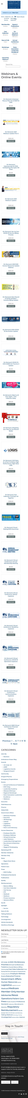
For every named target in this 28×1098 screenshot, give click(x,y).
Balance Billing (8, 886)
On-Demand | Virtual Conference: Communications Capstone (11, 693)
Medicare (6, 896)
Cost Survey (7, 890)
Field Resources (6, 804)
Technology (4, 916)
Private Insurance (9, 898)
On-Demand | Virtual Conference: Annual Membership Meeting (11, 561)
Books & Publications (15, 25)
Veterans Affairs (9, 900)
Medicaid (6, 894)
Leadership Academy (10, 789)
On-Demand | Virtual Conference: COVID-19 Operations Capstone (11, 660)
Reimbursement (6, 883)
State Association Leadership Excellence (15, 50)
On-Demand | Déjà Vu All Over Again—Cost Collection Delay (11, 396)
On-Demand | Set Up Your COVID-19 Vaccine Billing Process (11, 233)
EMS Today (7, 787)
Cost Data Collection (10, 888)
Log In (15, 1082)
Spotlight (4, 905)
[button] (2, 4)
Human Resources (7, 830)
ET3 (5, 892)
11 (11, 744)
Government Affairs (7, 813)
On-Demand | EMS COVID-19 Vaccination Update (11, 330)
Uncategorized (6, 919)
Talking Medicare (6, 914)
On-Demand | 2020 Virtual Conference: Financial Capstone (11, 727)
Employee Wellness (10, 835)
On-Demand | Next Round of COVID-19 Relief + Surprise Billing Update (11, 298)
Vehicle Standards (7, 922)
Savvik (3, 903)
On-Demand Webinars (13, 18)
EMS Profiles (7, 872)
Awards (3, 762)
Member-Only (5, 855)
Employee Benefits (9, 833)
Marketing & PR (6, 850)
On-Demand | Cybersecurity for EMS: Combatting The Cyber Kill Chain (11, 167)
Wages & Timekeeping (11, 847)
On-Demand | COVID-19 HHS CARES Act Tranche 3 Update (11, 364)
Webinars (7, 799)
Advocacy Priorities (10, 815)
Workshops (5, 47)
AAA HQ (3, 754)
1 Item (18, 17)
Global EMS (4, 810)
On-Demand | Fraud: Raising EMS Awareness (10, 528)
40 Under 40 (8, 765)
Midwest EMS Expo (9, 791)
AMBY (5, 767)
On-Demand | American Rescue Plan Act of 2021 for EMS (10, 100)
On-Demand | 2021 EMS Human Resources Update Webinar (10, 265)
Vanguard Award (9, 771)
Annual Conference (15, 41)
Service (6, 908)
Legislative (7, 823)
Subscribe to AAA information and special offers (12, 952)
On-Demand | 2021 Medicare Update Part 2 (11, 132)
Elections (6, 756)
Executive (4, 801)
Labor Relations (8, 839)
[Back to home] (14, 4)
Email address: (5, 946)
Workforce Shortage (7, 925)
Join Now (6, 1082)
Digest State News (9, 861)
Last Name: (4, 940)
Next (15, 744)
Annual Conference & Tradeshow (14, 785)
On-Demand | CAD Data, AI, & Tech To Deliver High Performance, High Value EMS (11, 463)
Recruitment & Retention (12, 843)
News (3, 858)
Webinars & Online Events (7, 18)
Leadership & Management (12, 841)
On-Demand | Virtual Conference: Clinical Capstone (11, 594)
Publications (5, 877)
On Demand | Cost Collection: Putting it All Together (11, 496)
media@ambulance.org (9, 1076)
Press (3, 869)
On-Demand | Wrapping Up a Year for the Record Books (11, 429)
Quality (3, 880)
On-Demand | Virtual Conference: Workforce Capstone (11, 627)
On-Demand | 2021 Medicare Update (11, 199)
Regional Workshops (10, 793)
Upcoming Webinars (5, 58)
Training (6, 845)
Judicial (6, 821)
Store (2, 16)
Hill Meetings (8, 819)
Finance (3, 807)
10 (25, 741)
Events (3, 782)
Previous (6, 741)
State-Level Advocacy (10, 827)
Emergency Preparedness (9, 779)
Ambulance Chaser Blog (8, 759)
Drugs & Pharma (6, 776)
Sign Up (4, 1033)
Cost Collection (5, 32)
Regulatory (7, 825)
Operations (4, 864)
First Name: (4, 934)
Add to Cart (11, 108)
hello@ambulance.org (8, 1060)
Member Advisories (7, 852)
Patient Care (5, 866)
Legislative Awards (9, 769)
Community (5, 774)
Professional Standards (8, 875)
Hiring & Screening (9, 837)
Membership (5, 24)
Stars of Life (5, 40)
